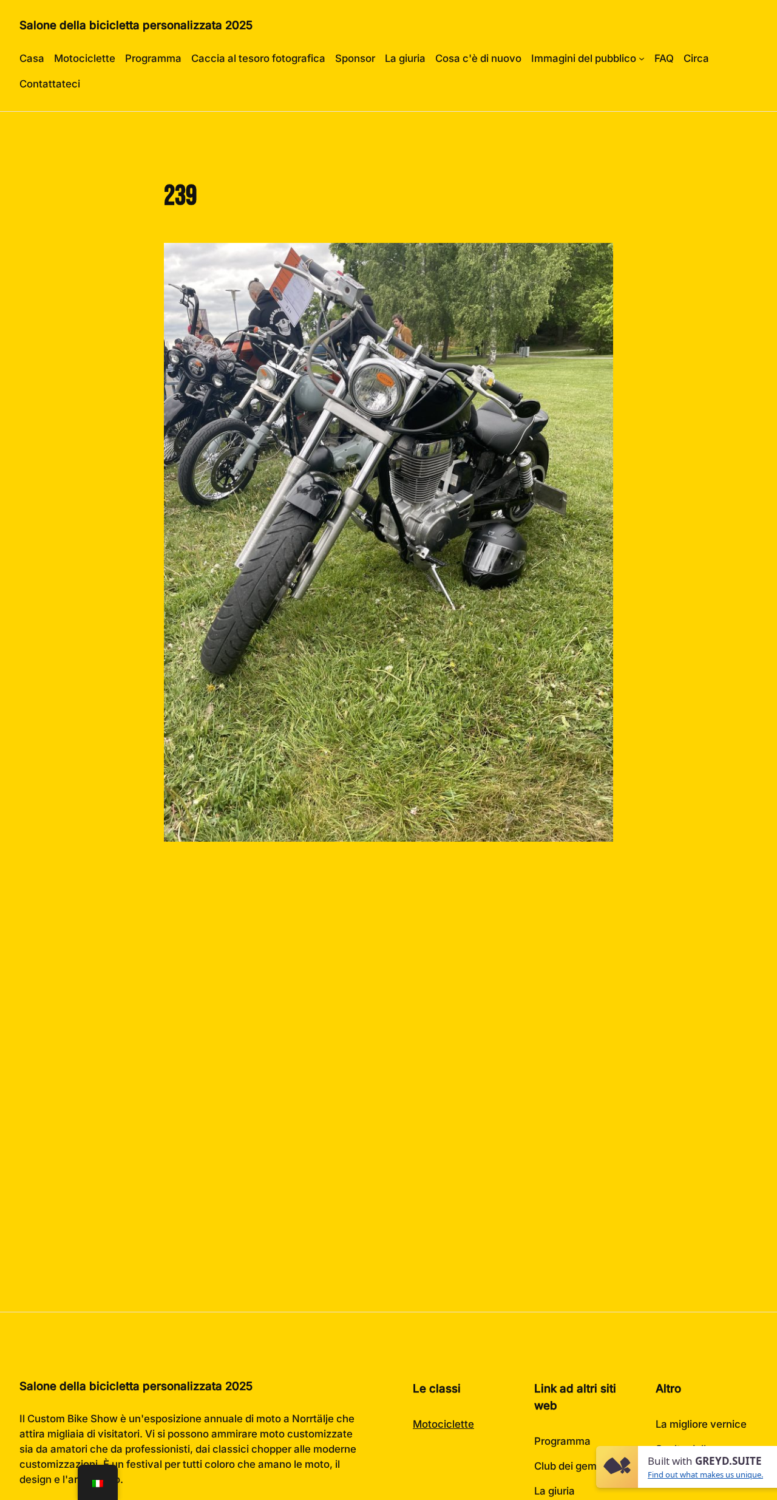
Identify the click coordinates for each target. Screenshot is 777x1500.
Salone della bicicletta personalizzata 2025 (136, 25)
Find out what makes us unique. (705, 1474)
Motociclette (443, 1424)
